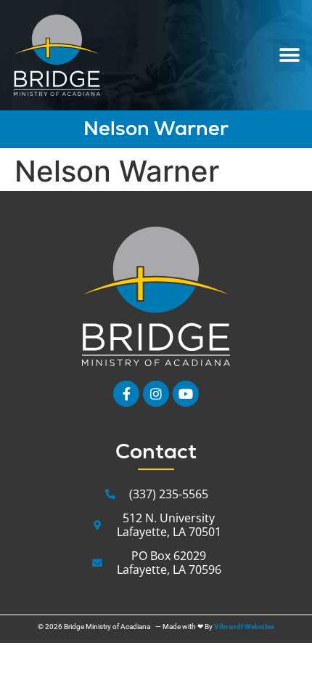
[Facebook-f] (126, 394)
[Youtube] (186, 394)
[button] (289, 55)
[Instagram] (156, 394)
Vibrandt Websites (244, 627)
